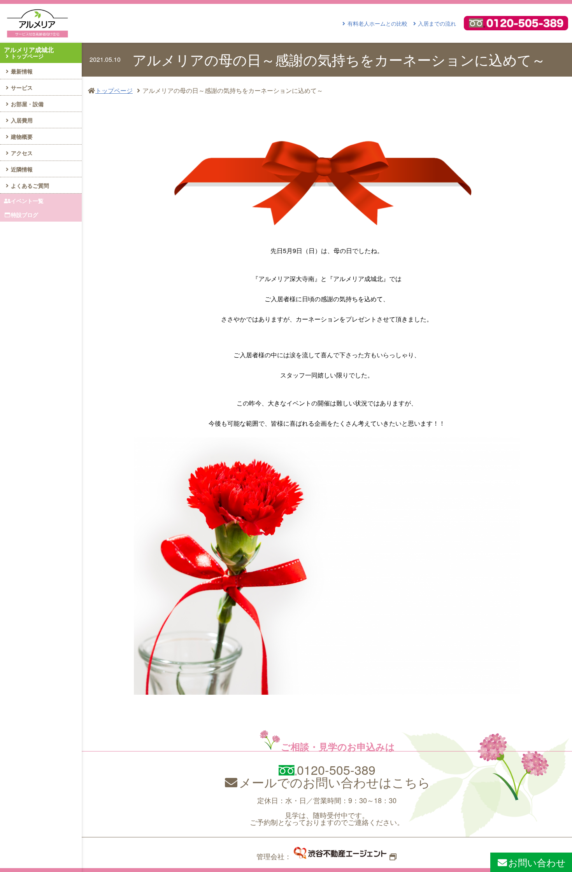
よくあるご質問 (30, 185)
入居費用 (22, 120)
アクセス (22, 153)
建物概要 (22, 136)
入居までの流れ (437, 23)
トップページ (114, 90)
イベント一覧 (27, 200)
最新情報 (22, 71)
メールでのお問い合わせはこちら (334, 782)
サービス (22, 87)
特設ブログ (24, 214)
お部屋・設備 (27, 104)
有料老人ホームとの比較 (377, 23)
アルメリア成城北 (29, 52)
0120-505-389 (336, 769)
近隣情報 (22, 169)
